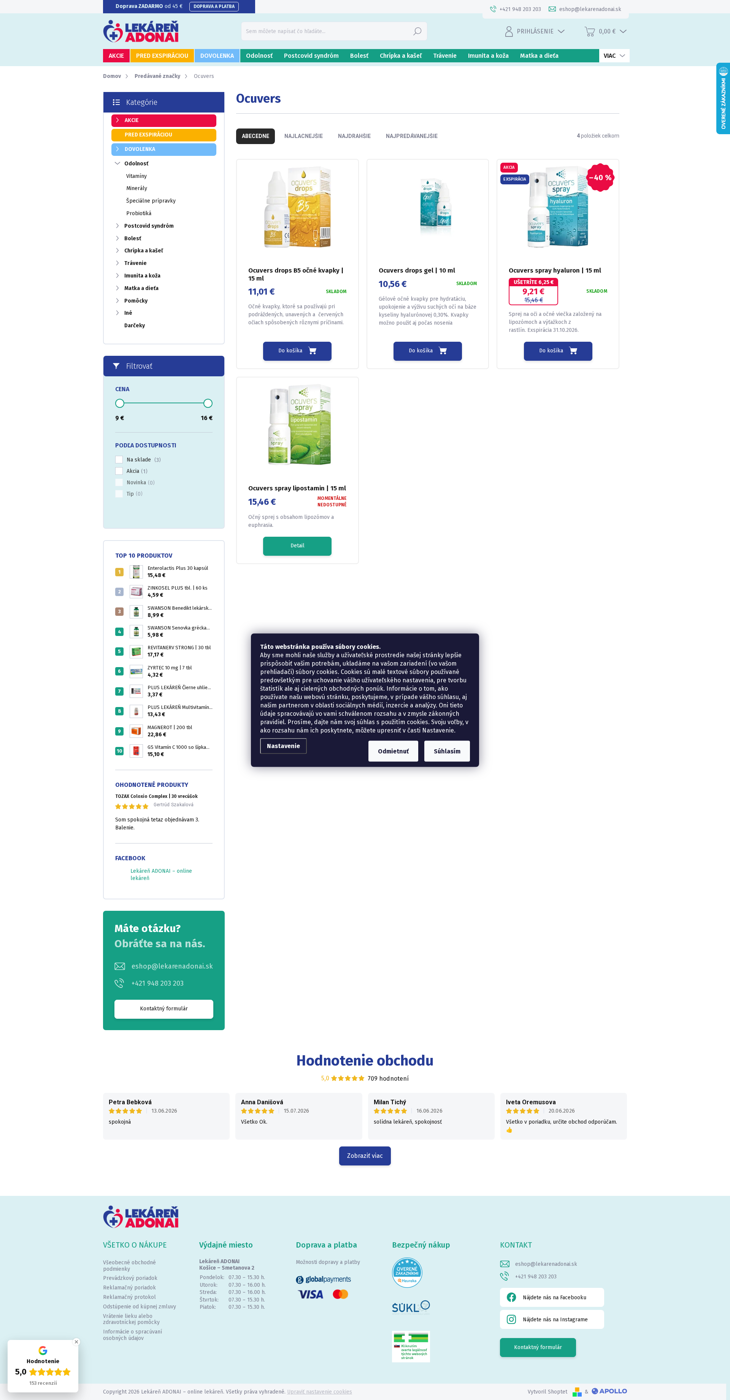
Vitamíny (136, 176)
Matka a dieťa (141, 288)
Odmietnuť (393, 751)
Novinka (140, 482)
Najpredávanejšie (412, 136)
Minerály (136, 188)
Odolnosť (136, 163)
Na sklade (143, 460)
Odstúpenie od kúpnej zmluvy (139, 1306)
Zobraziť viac (365, 1155)
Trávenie (135, 263)
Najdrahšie (354, 136)
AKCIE (132, 120)
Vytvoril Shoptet (547, 1392)
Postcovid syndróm (149, 226)
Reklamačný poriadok (129, 1287)
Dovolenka (140, 149)
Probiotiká (138, 213)
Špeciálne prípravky (151, 201)
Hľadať (417, 31)
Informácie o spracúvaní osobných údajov (132, 1335)
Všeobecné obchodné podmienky (129, 1265)
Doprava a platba (214, 6)
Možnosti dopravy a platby (328, 1262)
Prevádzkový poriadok (130, 1278)
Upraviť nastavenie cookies (319, 1392)
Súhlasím (447, 751)
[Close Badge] (76, 1342)
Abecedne (255, 136)
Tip (134, 494)
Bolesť (132, 238)
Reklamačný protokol (129, 1297)
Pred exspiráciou (148, 135)
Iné (128, 313)
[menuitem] (116, 55)
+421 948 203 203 (158, 983)
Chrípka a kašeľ (143, 250)
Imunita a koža (142, 276)
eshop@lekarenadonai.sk (172, 966)
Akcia (136, 471)
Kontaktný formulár (164, 1008)
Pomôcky (136, 301)
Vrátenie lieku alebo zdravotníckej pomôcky (131, 1319)
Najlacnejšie (303, 136)
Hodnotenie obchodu (365, 1060)
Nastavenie (283, 745)
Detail (297, 545)
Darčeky (134, 325)
